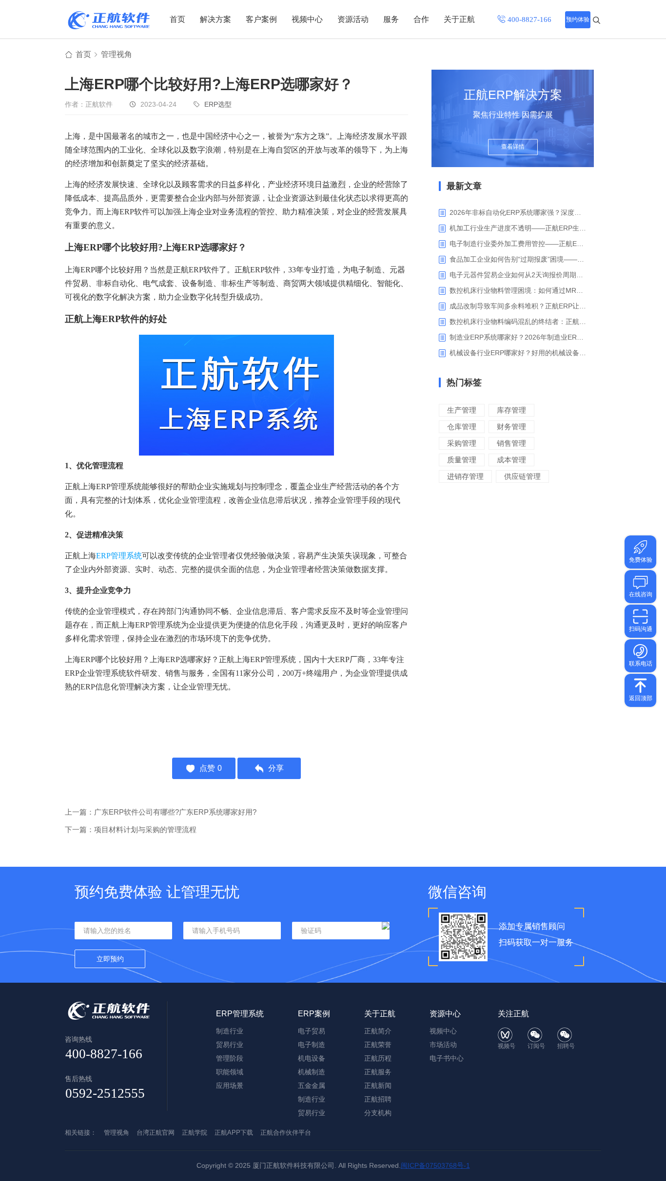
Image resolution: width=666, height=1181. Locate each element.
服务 (391, 19)
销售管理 (511, 443)
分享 (276, 768)
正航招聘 (378, 1099)
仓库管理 (461, 426)
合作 (421, 19)
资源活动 (353, 19)
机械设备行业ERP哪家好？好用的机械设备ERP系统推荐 (518, 353)
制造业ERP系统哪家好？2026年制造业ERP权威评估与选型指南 (518, 337)
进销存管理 (465, 476)
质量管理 (461, 460)
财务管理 (511, 426)
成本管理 (511, 460)
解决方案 (215, 19)
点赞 (210, 768)
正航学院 (194, 1132)
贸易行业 (229, 1044)
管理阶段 (229, 1058)
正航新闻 (378, 1085)
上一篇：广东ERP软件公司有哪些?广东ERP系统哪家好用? (160, 812)
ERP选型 (218, 104)
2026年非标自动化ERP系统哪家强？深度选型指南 (518, 212)
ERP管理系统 (119, 556)
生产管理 (461, 410)
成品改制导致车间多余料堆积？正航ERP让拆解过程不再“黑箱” (518, 306)
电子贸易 (311, 1031)
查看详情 (513, 147)
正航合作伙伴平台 (285, 1132)
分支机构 (378, 1113)
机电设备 (311, 1058)
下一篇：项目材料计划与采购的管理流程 (130, 829)
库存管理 (511, 410)
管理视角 (116, 54)
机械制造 (311, 1072)
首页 (177, 19)
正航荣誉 (378, 1044)
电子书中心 (447, 1058)
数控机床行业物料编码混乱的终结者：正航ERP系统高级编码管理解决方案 (518, 321)
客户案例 (261, 19)
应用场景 (229, 1085)
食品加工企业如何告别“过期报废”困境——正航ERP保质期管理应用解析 (518, 259)
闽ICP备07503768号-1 (435, 1165)
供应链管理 (522, 476)
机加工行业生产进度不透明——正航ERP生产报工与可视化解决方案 (518, 228)
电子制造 (311, 1044)
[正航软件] (109, 20)
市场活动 (443, 1044)
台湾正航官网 (156, 1132)
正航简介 (378, 1031)
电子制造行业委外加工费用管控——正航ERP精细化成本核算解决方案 (518, 244)
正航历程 (378, 1058)
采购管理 (461, 443)
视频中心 (307, 19)
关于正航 (459, 19)
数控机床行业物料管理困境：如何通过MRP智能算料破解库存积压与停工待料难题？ (518, 290)
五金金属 (311, 1085)
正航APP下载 (234, 1132)
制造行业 (229, 1031)
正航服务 (378, 1072)
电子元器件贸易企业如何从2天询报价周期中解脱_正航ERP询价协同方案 (518, 275)
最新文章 (464, 186)
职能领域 (229, 1072)
